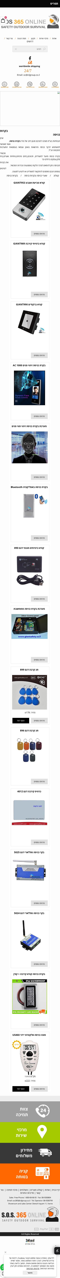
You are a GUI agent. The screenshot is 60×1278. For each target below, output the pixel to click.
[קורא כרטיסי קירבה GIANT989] (29, 277)
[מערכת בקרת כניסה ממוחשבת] (29, 638)
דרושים (30, 41)
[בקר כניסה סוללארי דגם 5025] (29, 886)
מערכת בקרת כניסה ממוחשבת (29, 608)
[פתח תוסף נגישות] (57, 1250)
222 (28, 1080)
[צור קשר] (43, 1111)
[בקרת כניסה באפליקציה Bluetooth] (29, 518)
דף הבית (55, 1189)
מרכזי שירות (43, 38)
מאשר (30, 1273)
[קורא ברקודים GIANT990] (29, 334)
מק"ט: (33, 1076)
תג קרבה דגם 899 (29, 669)
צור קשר (9, 38)
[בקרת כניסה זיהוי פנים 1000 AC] (29, 404)
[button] (20, 720)
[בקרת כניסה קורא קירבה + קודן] (29, 1013)
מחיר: (32, 712)
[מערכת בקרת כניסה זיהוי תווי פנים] (29, 462)
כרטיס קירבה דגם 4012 (29, 791)
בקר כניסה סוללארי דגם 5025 (29, 852)
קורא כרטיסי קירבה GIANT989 (29, 243)
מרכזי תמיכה (11, 1189)
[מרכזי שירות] (42, 1132)
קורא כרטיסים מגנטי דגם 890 (29, 547)
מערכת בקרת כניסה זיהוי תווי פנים (29, 426)
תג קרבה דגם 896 (29, 730)
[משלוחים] (45, 1153)
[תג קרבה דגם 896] (29, 763)
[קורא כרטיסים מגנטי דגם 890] (29, 587)
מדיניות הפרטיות (33, 1268)
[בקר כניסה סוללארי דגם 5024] (29, 952)
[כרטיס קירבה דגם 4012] (29, 824)
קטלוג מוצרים (36, 1189)
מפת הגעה (21, 38)
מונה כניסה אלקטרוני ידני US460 (29, 1034)
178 (28, 712)
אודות (54, 38)
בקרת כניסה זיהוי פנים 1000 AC (29, 365)
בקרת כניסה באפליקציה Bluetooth (29, 487)
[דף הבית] (30, 20)
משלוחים (23, 1189)
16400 (27, 1076)
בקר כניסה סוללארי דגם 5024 (29, 913)
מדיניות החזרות (27, 1192)
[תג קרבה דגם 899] (29, 708)
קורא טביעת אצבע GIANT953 (29, 182)
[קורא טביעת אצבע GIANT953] (29, 220)
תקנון (33, 38)
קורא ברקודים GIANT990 (29, 304)
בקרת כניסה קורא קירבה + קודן (29, 974)
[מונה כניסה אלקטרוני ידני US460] (29, 1073)
